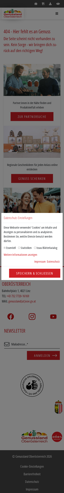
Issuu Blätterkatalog (47, 248)
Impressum (40, 261)
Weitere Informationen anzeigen (20, 255)
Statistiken (26, 248)
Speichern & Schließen (34, 273)
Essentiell (11, 248)
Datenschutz (53, 261)
